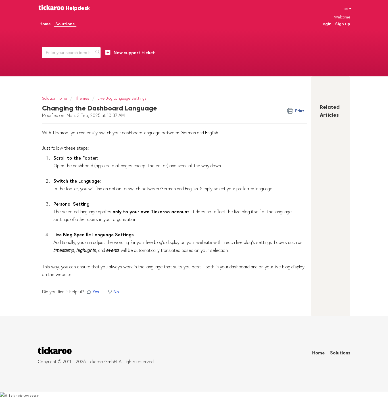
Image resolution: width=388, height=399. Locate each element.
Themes (82, 98)
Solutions (340, 353)
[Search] (98, 52)
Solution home (55, 98)
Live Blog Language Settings (122, 98)
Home (318, 353)
